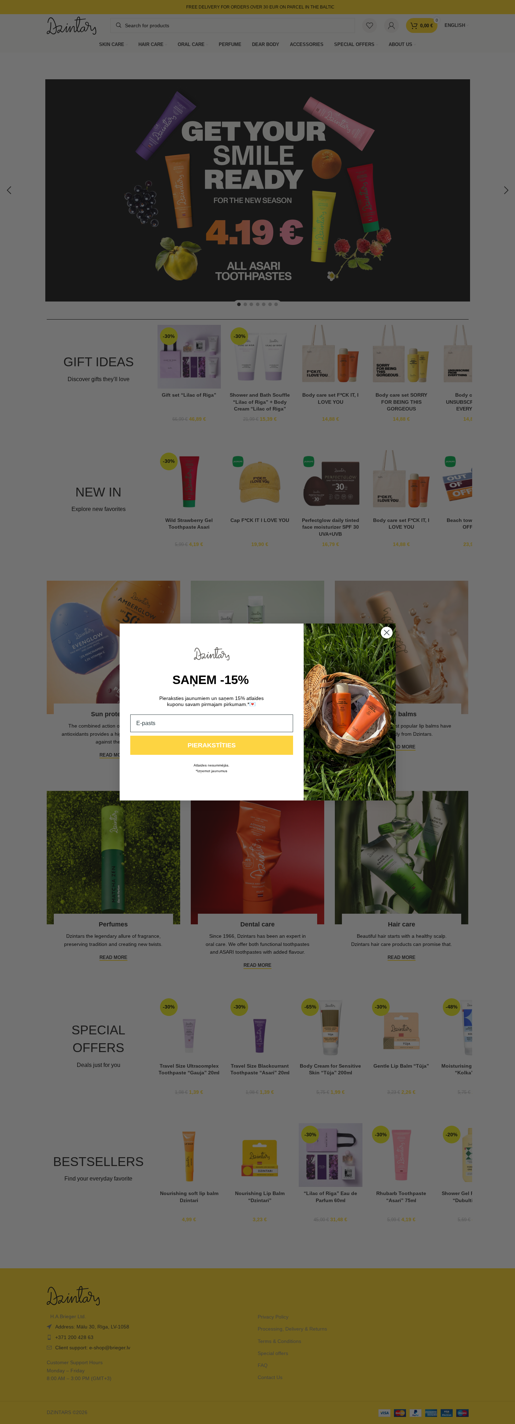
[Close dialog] (386, 632)
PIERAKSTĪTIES (212, 745)
